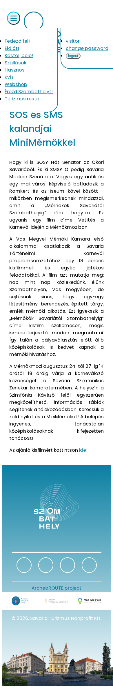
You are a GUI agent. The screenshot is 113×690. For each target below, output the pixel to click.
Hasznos (15, 70)
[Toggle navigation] (13, 18)
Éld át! (12, 48)
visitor (73, 41)
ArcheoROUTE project (56, 588)
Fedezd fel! (17, 41)
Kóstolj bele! (19, 55)
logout (73, 56)
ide (82, 450)
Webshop (16, 84)
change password (87, 48)
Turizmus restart (24, 98)
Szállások (15, 62)
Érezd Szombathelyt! (29, 91)
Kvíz (9, 77)
